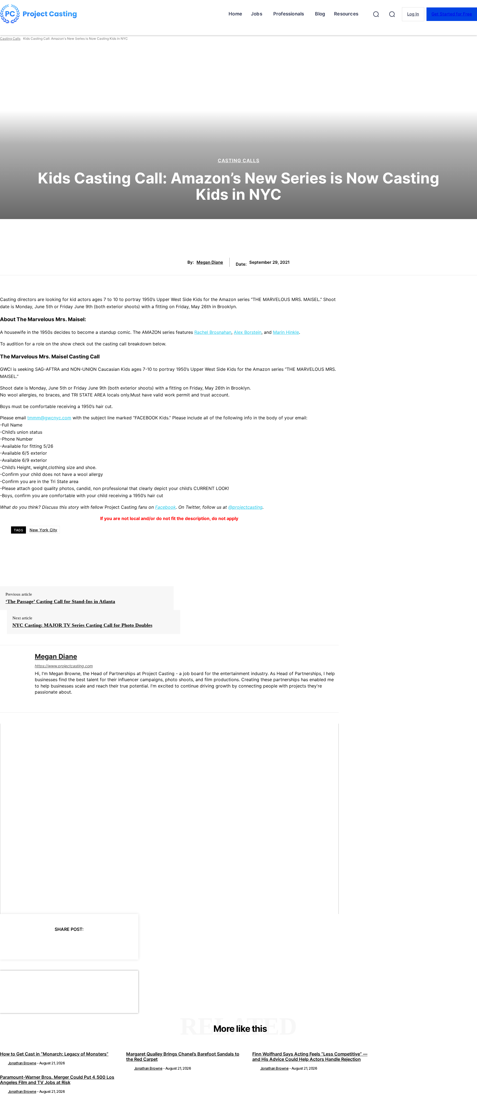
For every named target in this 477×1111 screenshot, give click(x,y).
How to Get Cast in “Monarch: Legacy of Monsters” (54, 1054)
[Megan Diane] (13, 679)
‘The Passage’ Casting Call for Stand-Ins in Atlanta (60, 601)
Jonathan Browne (22, 1063)
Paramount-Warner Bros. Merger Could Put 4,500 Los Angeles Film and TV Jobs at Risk (57, 1079)
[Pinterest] (59, 943)
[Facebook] (19, 943)
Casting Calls (10, 38)
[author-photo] (3, 1063)
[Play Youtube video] (169, 819)
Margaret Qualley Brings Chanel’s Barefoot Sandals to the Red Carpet (182, 1056)
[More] (119, 943)
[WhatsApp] (79, 943)
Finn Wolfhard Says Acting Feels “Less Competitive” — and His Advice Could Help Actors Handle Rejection (309, 1056)
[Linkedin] (37, 701)
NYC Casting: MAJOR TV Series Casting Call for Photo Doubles (82, 625)
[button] (376, 14)
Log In (413, 14)
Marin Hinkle (286, 332)
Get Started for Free (451, 14)
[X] (39, 943)
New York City (43, 529)
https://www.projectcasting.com (64, 666)
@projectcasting (245, 507)
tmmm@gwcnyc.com (49, 417)
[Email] (99, 943)
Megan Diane (210, 262)
